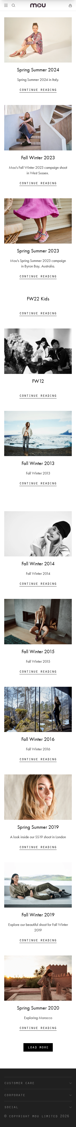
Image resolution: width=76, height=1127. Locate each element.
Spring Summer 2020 (38, 1008)
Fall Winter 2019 (38, 915)
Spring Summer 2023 (38, 251)
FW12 (38, 381)
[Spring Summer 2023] (38, 221)
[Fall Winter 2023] (38, 127)
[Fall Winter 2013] (38, 433)
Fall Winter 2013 (38, 463)
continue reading (38, 89)
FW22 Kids (38, 299)
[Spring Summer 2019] (38, 797)
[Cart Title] (70, 5)
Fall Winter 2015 (38, 651)
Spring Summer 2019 (38, 827)
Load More (38, 1046)
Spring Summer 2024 (38, 70)
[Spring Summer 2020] (38, 978)
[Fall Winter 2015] (38, 621)
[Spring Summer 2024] (38, 40)
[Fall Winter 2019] (38, 885)
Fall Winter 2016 (38, 739)
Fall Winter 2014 (38, 564)
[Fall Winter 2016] (38, 709)
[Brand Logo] (38, 5)
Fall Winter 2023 (38, 158)
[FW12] (38, 351)
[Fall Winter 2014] (38, 533)
